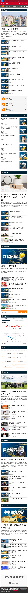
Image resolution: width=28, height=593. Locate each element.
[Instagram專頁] (17, 576)
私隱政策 (15, 589)
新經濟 (20, 6)
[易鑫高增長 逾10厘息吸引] (14, 156)
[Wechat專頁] (14, 576)
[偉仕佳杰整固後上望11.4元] (14, 138)
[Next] (27, 6)
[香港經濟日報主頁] (2, 3)
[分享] (26, 38)
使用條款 (3, 591)
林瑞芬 (2, 139)
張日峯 (2, 131)
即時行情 (8, 6)
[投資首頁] (3, 6)
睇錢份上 (2, 132)
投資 (7, 3)
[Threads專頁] (20, 576)
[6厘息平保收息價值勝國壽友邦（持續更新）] (14, 121)
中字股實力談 (3, 158)
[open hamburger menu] (26, 3)
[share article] (19, 124)
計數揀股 (2, 149)
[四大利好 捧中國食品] (14, 147)
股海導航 (2, 140)
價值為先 (2, 123)
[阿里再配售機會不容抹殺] (14, 165)
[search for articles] (22, 3)
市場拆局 (14, 6)
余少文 (2, 157)
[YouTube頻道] (8, 576)
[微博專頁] (11, 576)
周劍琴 (2, 148)
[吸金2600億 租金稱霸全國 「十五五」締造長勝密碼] (14, 130)
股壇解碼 (2, 166)
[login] (19, 3)
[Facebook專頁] (5, 576)
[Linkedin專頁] (22, 576)
